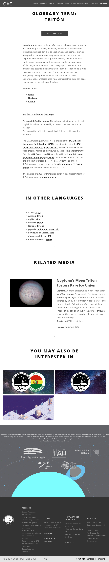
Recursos (43, 3)
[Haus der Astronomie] (29, 452)
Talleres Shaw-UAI (51, 525)
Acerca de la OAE (94, 522)
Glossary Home (54, 33)
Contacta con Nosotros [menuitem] (79, 3)
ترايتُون (38, 212)
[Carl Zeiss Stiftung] (41, 465)
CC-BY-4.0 (69, 327)
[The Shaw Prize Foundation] (65, 465)
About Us (91, 518)
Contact (69, 542)
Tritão (51, 232)
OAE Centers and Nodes (42, 154)
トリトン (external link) (48, 229)
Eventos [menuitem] (51, 3)
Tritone (40, 226)
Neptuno (32, 98)
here (47, 160)
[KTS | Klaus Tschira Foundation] (83, 452)
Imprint (101, 558)
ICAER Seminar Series (52, 527)
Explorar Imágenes (29, 522)
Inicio (35, 3)
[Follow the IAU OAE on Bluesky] (80, 559)
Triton (40, 215)
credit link (77, 321)
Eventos (48, 518)
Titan (43, 558)
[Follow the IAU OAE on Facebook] (76, 559)
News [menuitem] (67, 3)
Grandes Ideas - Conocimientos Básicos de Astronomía (31, 533)
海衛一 (49, 239)
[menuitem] (43, 3)
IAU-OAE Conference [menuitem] (52, 522)
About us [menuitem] (94, 3)
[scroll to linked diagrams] (54, 336)
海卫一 (51, 236)
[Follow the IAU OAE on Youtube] (106, 3)
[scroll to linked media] (54, 183)
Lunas (31, 94)
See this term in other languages (38, 114)
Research (60, 3)
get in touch (50, 177)
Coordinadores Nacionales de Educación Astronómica (97, 533)
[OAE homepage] (7, 3)
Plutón (31, 101)
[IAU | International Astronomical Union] (55, 452)
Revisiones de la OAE (30, 541)
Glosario (25, 538)
